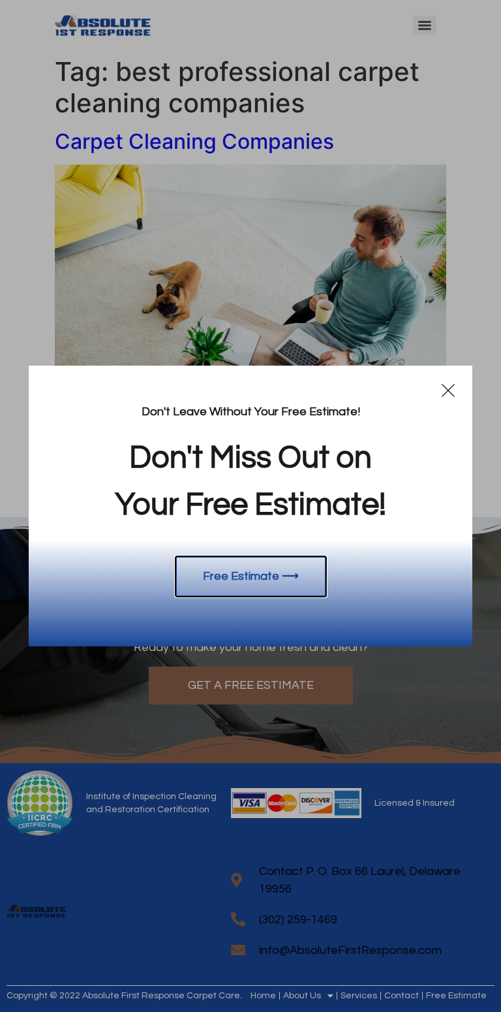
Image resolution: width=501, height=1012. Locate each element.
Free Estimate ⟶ (251, 576)
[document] (250, 506)
